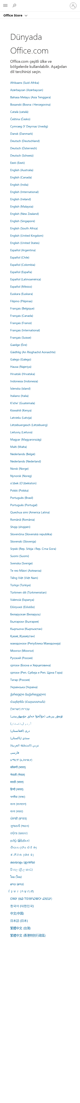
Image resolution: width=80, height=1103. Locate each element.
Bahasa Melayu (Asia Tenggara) (30, 97)
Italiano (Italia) (19, 395)
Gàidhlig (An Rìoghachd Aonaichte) (32, 352)
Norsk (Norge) (19, 468)
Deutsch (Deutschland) (25, 141)
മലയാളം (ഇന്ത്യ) (22, 862)
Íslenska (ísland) (20, 388)
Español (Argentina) (23, 250)
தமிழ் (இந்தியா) (19, 840)
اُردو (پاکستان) (21, 723)
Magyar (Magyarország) (25, 439)
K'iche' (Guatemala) (22, 403)
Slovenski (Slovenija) (23, 541)
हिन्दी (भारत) (16, 789)
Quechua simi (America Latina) (30, 512)
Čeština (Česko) (20, 119)
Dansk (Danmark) (21, 133)
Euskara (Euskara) (21, 293)
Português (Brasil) (21, 497)
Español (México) (21, 286)
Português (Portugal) (23, 505)
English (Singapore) (22, 221)
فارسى (14, 752)
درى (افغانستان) (20, 730)
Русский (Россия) (21, 658)
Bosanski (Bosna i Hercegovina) (30, 104)
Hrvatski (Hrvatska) (22, 374)
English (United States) (24, 243)
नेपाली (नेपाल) (17, 774)
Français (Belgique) (22, 308)
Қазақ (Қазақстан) (22, 636)
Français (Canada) (21, 315)
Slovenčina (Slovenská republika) (31, 534)
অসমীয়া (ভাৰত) (17, 796)
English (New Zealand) (24, 213)
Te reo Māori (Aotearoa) (25, 570)
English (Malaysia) (21, 206)
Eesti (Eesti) (17, 162)
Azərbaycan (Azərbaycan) (26, 90)
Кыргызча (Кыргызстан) (26, 628)
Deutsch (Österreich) (23, 148)
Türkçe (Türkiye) (20, 585)
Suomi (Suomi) (19, 556)
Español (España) (21, 272)
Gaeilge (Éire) (18, 344)
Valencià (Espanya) (22, 599)
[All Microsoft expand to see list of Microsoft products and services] (5, 6)
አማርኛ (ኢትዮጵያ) (21, 760)
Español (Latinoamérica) (25, 279)
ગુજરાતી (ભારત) (19, 826)
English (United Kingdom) (26, 235)
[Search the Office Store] (15, 5)
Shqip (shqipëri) (20, 527)
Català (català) (19, 111)
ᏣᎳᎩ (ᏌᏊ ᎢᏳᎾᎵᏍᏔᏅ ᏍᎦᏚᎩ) (31, 898)
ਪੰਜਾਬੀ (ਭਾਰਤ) (18, 818)
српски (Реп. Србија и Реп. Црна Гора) (36, 672)
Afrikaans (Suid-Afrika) (24, 82)
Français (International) (25, 330)
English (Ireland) (20, 199)
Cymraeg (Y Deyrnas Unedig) (29, 126)
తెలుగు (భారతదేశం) (23, 847)
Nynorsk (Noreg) (21, 476)
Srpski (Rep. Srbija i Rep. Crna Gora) (33, 548)
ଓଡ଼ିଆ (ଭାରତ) (19, 833)
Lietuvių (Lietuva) (21, 432)
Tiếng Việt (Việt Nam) (24, 577)
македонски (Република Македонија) (35, 643)
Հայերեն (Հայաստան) (27, 701)
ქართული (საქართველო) (28, 694)
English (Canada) (21, 177)
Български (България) (24, 621)
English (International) (24, 192)
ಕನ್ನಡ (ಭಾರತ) (22, 855)
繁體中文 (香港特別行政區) (28, 935)
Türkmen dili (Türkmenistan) (28, 592)
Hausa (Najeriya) (20, 366)
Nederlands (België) (22, 454)
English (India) (19, 184)
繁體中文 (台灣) (20, 928)
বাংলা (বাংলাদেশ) (18, 804)
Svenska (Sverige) (21, 563)
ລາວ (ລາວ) (17, 884)
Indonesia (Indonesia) (24, 381)
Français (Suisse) (20, 337)
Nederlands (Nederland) (25, 461)
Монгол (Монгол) (22, 650)
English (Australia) (21, 170)
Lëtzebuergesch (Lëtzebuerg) (29, 425)
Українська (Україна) (24, 687)
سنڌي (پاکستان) (20, 738)
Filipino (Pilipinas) (21, 301)
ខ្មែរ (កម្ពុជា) (22, 891)
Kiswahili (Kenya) (21, 410)
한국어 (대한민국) (22, 906)
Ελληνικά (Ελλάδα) (22, 607)
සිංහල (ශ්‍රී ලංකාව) (21, 869)
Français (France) (21, 323)
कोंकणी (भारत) (18, 767)
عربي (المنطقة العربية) (24, 745)
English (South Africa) (24, 228)
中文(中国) (17, 913)
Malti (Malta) (18, 446)
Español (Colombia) (22, 264)
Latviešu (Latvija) (21, 417)
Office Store (13, 15)
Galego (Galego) (20, 359)
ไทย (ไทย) (16, 876)
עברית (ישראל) (19, 709)
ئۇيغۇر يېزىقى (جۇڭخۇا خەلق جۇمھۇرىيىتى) (36, 716)
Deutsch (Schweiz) (21, 155)
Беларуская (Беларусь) (25, 614)
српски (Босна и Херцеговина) (30, 665)
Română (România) (22, 519)
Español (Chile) (19, 257)
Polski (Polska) (19, 490)
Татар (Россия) (20, 679)
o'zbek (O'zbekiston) (23, 483)
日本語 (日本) (19, 921)
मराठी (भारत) (17, 782)
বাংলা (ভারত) (16, 811)
